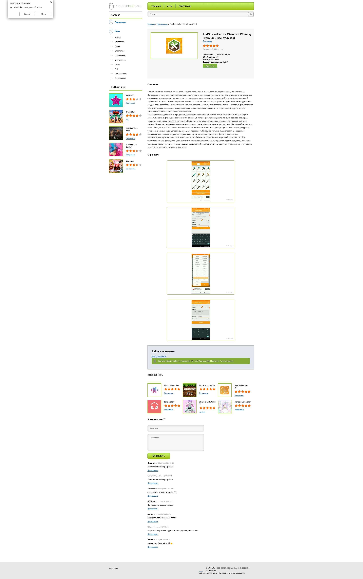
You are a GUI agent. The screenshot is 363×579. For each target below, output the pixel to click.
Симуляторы (130, 138)
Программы (185, 6)
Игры (169, 6)
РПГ (127, 119)
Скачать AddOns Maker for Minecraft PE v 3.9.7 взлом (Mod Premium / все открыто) (195, 361)
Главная (156, 6)
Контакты (113, 568)
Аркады (202, 412)
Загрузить (210, 66)
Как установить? (159, 356)
